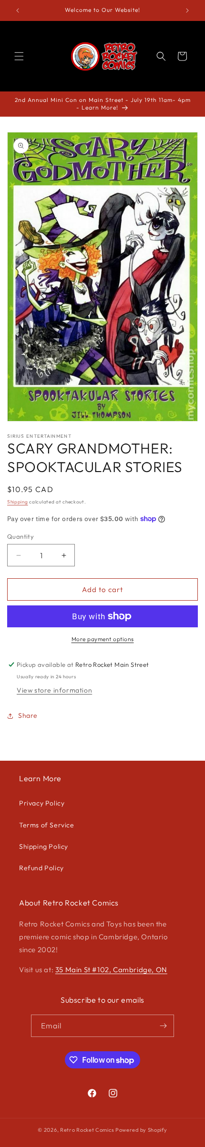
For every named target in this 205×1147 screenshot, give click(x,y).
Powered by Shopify (141, 1130)
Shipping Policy (43, 846)
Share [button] (28, 715)
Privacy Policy (41, 803)
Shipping (17, 502)
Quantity (20, 536)
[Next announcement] (187, 10)
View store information (54, 690)
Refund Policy (41, 868)
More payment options (103, 639)
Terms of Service (46, 825)
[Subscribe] (163, 1026)
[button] (19, 56)
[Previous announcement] (17, 10)
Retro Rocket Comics (87, 1130)
